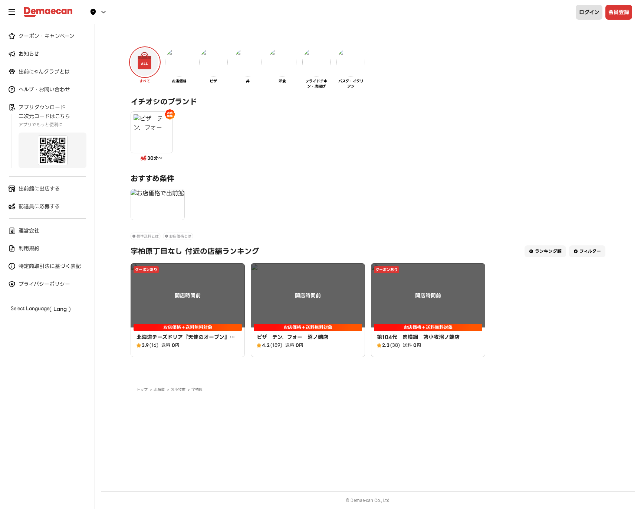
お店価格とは (180, 236)
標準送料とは (148, 236)
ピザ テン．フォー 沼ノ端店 (292, 337)
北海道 (159, 389)
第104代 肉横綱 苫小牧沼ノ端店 (418, 337)
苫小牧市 (178, 389)
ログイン (589, 12)
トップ (142, 389)
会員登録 (618, 12)
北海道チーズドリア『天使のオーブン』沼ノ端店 (186, 341)
